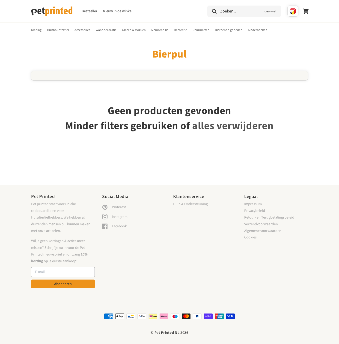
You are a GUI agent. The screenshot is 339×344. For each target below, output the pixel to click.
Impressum (253, 204)
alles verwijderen (233, 126)
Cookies (250, 237)
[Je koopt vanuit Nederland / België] (293, 11)
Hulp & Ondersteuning (190, 204)
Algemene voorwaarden (262, 230)
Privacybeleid (254, 210)
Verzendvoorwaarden (261, 224)
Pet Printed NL (167, 332)
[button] (244, 11)
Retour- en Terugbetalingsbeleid (269, 217)
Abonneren (63, 283)
